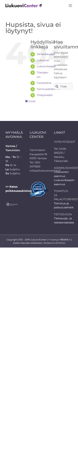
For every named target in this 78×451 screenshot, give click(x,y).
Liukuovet (43, 60)
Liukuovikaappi (46, 66)
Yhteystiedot (45, 95)
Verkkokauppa (46, 54)
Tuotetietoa (44, 83)
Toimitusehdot (46, 89)
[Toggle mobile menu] (71, 5)
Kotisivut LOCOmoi (54, 243)
